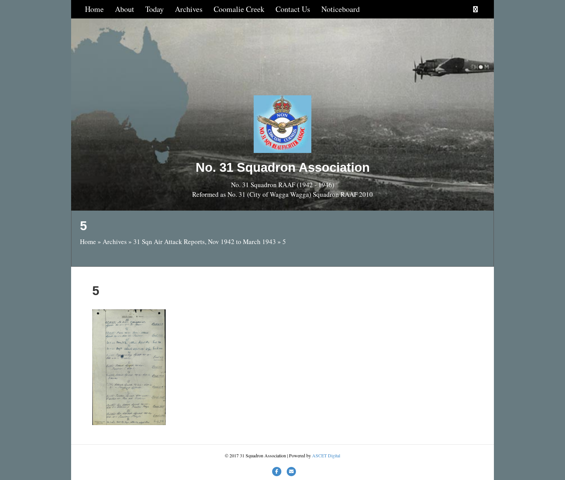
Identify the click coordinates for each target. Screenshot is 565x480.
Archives (189, 9)
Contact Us (293, 9)
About (124, 9)
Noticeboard (340, 9)
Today (154, 9)
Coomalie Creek (239, 9)
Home (94, 9)
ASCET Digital (326, 455)
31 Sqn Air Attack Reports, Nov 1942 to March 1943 (204, 241)
